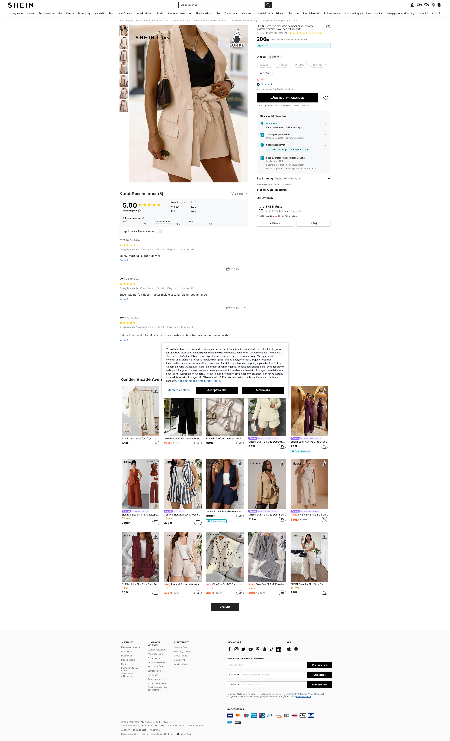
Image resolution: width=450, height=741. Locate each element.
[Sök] (268, 5)
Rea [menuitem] (60, 13)
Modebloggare (128, 660)
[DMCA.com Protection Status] (238, 722)
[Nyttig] (228, 269)
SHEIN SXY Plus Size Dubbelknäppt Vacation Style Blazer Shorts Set (267, 441)
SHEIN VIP (153, 675)
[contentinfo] (279, 715)
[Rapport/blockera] (246, 269)
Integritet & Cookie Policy (301, 694)
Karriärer (125, 664)
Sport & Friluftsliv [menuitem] (312, 13)
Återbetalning (154, 658)
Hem (122, 20)
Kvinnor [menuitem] (70, 13)
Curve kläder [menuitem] (231, 13)
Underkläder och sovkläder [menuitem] (150, 13)
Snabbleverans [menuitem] (47, 13)
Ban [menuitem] (111, 13)
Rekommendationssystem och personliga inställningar (147, 734)
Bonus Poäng (180, 656)
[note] (301, 451)
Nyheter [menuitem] (31, 13)
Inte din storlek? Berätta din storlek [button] (274, 89)
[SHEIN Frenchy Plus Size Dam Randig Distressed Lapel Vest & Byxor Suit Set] (309, 557)
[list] (255, 649)
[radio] (264, 65)
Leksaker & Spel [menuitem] (374, 13)
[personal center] (412, 5)
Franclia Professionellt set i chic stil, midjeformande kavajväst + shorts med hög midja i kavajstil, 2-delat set (225, 438)
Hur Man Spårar (155, 666)
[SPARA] (325, 98)
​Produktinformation (157, 683)
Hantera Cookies (176, 725)
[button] (433, 5)
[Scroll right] (440, 13)
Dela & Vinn (179, 660)
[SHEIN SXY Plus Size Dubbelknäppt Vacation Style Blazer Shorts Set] (267, 411)
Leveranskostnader (157, 650)
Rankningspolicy (156, 679)
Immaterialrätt (139, 730)
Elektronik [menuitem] (293, 13)
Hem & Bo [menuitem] (100, 13)
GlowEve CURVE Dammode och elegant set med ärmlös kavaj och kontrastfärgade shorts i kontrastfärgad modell (225, 584)
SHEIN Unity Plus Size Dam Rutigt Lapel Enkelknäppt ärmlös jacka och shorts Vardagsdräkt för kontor (140, 584)
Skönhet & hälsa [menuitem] (204, 13)
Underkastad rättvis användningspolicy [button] (285, 138)
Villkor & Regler (195, 725)
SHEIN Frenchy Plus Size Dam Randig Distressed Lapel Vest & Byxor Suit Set (309, 584)
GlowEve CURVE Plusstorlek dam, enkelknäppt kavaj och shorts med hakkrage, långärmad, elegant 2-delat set (267, 584)
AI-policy (125, 730)
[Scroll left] (435, 13)
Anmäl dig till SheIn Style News (246, 658)
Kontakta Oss (180, 647)
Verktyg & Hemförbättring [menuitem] (400, 13)
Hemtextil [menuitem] (247, 13)
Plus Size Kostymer (174, 20)
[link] (419, 5)
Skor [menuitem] (219, 13)
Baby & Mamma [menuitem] (332, 13)
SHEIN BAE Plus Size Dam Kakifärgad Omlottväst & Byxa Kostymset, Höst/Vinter (309, 514)
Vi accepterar (235, 709)
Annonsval (155, 730)
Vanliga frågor (180, 664)
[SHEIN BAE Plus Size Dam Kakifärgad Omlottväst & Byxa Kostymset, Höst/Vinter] (309, 484)
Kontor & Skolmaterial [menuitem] (428, 13)
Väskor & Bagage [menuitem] (354, 13)
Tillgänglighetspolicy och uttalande (157, 688)
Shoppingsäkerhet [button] (275, 145)
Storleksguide (154, 671)
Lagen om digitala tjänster (130, 669)
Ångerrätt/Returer (156, 654)
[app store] (289, 651)
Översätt (124, 260)
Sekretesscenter (129, 725)
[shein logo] (20, 5)
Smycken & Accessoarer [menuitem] (179, 13)
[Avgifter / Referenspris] (271, 40)
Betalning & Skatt (182, 651)
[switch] (159, 231)
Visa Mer (225, 606)
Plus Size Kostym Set (197, 20)
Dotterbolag (127, 656)
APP (289, 642)
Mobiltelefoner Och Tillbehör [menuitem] (270, 13)
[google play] (295, 651)
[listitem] (140, 420)
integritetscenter (303, 696)
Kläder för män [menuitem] (124, 13)
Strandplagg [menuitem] (84, 13)
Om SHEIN (126, 651)
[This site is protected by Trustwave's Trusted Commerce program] (229, 722)
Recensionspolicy (130, 211)
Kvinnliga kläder (134, 20)
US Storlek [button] (273, 57)
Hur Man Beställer (156, 662)
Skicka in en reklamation (127, 674)
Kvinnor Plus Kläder (153, 20)
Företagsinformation (130, 647)
